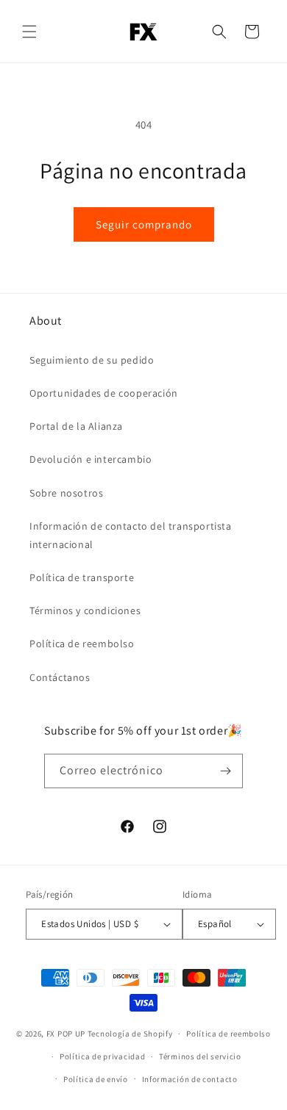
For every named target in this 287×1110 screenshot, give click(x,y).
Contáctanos (60, 677)
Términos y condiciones (85, 610)
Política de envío (95, 1079)
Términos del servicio (200, 1056)
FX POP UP (65, 1033)
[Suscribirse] (226, 771)
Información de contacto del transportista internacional (130, 535)
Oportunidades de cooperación (103, 393)
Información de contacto (190, 1079)
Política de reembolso (82, 643)
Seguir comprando (144, 224)
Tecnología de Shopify (130, 1033)
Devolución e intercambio (90, 459)
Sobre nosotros (66, 493)
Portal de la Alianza (76, 426)
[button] (29, 31)
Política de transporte (81, 577)
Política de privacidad (102, 1056)
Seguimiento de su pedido (91, 360)
